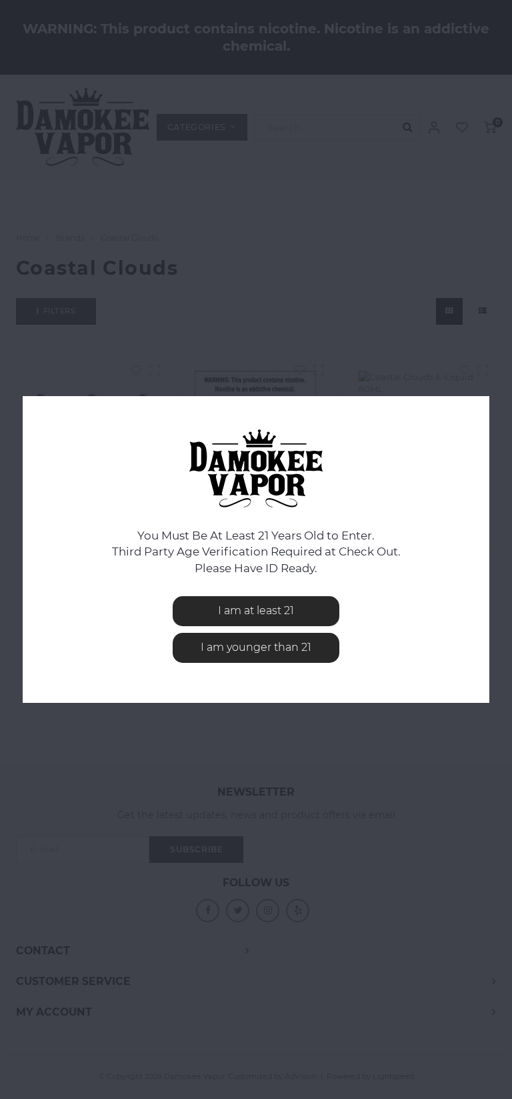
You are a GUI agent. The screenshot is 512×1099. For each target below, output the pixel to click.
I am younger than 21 (256, 647)
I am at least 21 (256, 610)
